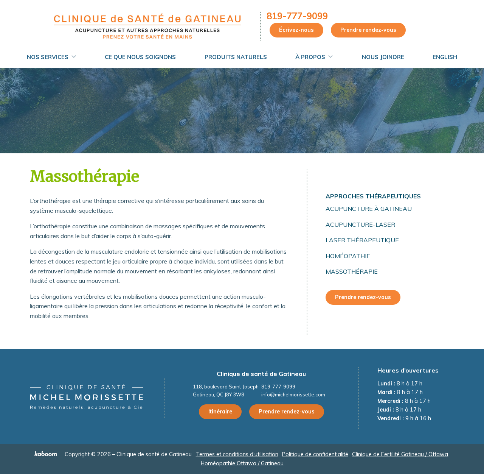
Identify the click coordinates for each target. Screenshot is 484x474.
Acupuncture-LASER (360, 224)
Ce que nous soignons (140, 57)
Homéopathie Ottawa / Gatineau (242, 463)
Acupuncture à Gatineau (369, 208)
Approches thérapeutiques (373, 196)
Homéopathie (348, 256)
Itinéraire (220, 411)
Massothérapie (352, 271)
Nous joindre (383, 57)
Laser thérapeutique (362, 240)
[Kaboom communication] (46, 454)
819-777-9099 (297, 16)
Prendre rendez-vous (368, 30)
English (445, 57)
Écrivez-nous (296, 30)
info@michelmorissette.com (293, 394)
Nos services (47, 57)
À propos (310, 57)
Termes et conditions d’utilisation (237, 454)
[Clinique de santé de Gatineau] (146, 26)
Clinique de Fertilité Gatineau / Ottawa (400, 454)
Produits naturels (236, 57)
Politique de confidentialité (315, 454)
